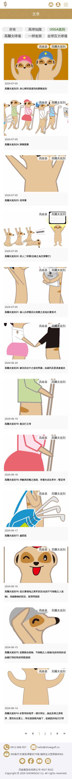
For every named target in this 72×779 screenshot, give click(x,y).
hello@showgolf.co (48, 747)
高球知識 (35, 29)
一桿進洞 (35, 36)
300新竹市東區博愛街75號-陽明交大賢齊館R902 (36, 754)
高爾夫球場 (12, 36)
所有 (12, 29)
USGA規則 (57, 29)
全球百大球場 (57, 36)
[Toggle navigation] (66, 5)
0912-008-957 (18, 747)
